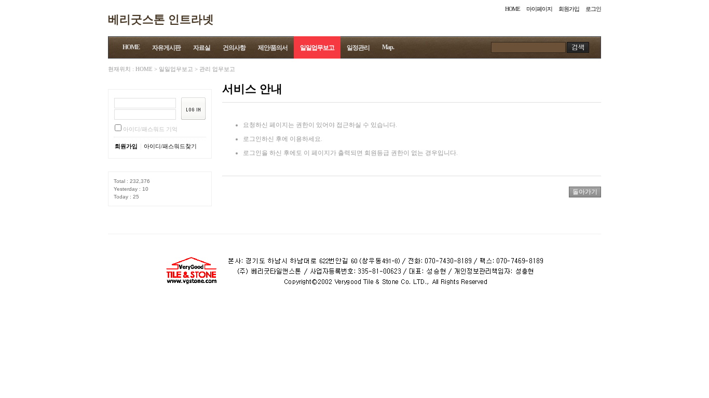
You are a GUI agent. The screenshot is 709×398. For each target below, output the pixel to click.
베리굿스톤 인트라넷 (161, 18)
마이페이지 (539, 9)
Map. (388, 47)
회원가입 (568, 9)
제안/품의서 (273, 47)
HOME (512, 9)
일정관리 (358, 47)
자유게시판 (166, 47)
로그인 (593, 9)
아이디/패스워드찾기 (170, 146)
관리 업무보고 (217, 69)
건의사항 (234, 47)
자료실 (201, 47)
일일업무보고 (317, 47)
